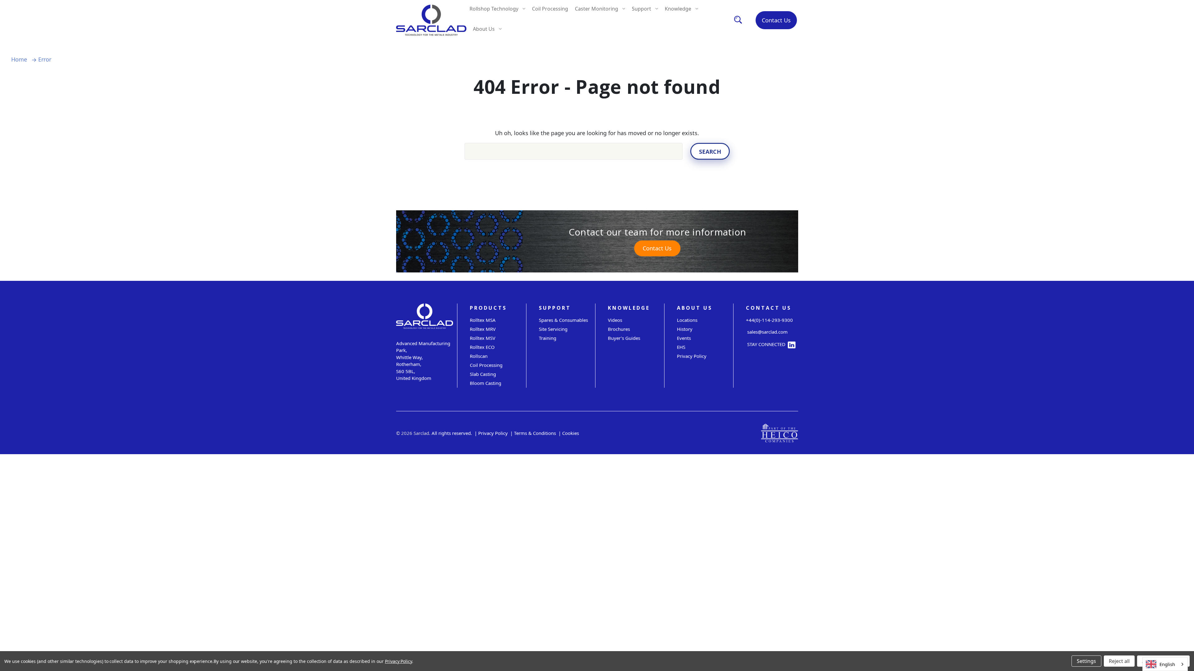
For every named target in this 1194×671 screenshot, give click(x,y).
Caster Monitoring (596, 8)
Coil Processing (550, 8)
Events (684, 338)
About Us (484, 28)
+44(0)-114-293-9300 (769, 320)
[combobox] (1165, 664)
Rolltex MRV (483, 329)
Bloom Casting (485, 383)
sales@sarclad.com (767, 332)
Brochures (619, 329)
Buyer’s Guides (624, 338)
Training (547, 338)
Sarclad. (422, 433)
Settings (1086, 661)
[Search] (738, 20)
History (684, 329)
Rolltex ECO (482, 347)
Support (641, 8)
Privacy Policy (691, 356)
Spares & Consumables (563, 320)
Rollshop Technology (494, 8)
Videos (615, 320)
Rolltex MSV (482, 338)
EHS (681, 347)
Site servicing (553, 329)
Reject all (1119, 661)
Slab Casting (483, 374)
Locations (687, 320)
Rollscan (479, 356)
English (1167, 664)
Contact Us (776, 20)
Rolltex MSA (483, 320)
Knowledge (678, 8)
